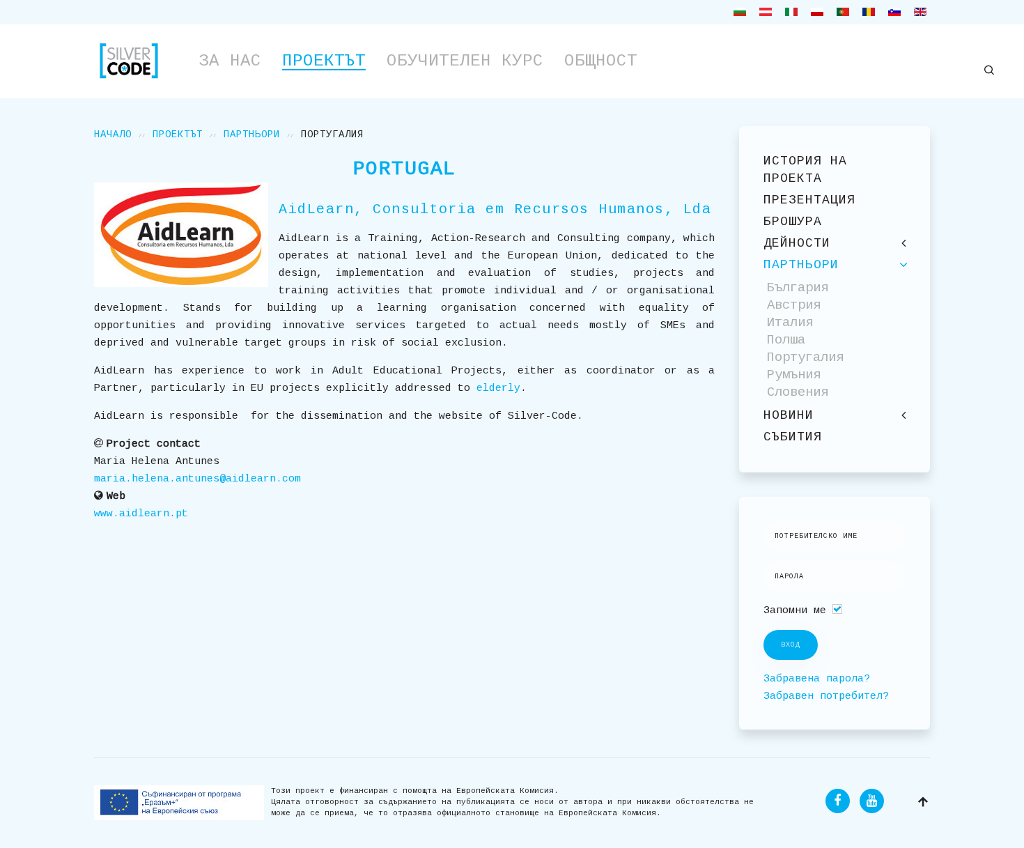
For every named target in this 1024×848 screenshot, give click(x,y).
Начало (113, 134)
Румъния (794, 375)
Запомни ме (794, 611)
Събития (792, 437)
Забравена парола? (816, 679)
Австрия (794, 305)
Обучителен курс (465, 61)
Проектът (324, 61)
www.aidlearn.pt (141, 514)
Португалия (805, 357)
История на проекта (805, 169)
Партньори (252, 134)
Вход (790, 645)
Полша (786, 340)
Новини (788, 415)
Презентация (809, 200)
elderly (498, 388)
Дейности (796, 243)
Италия (790, 322)
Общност (600, 61)
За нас (230, 61)
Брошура (792, 222)
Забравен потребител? (826, 696)
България (797, 287)
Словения (797, 392)
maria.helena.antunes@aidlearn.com (197, 479)
